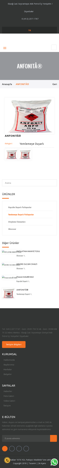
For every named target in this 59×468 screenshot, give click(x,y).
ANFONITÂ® (22, 290)
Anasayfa (7, 84)
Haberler (8, 391)
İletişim (7, 405)
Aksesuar (12, 228)
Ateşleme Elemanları (17, 221)
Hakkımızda (9, 360)
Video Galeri (9, 401)
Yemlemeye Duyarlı (32, 143)
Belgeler (8, 374)
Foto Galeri (9, 396)
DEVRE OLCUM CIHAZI (26, 264)
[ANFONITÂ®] (29, 116)
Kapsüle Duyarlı (21, 281)
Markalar (8, 369)
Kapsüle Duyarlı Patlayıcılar (20, 207)
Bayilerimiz (9, 364)
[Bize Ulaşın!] (54, 462)
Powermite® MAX (25, 277)
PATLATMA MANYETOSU (28, 251)
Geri (54, 84)
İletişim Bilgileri (13, 344)
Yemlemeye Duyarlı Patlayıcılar (21, 214)
